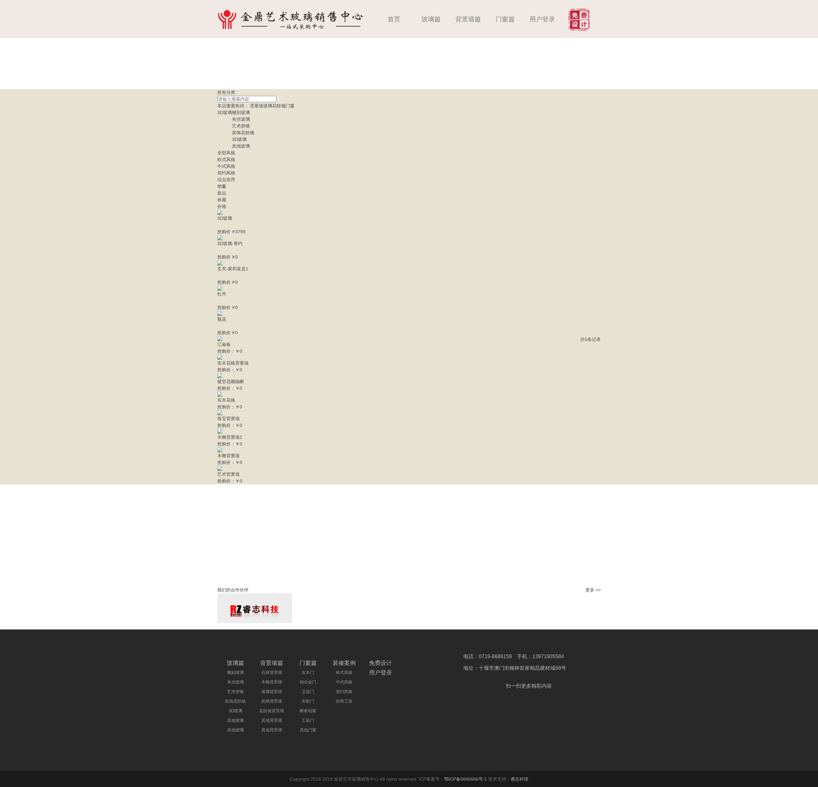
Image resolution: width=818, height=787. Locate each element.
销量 (221, 186)
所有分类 (226, 92)
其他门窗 (308, 730)
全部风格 (226, 152)
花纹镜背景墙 (271, 710)
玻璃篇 (431, 19)
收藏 (221, 199)
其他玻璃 (241, 146)
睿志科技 (520, 779)
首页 (394, 19)
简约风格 (226, 172)
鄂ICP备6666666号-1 (465, 779)
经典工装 (344, 701)
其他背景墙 (271, 720)
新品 (221, 193)
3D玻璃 (224, 112)
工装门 (308, 720)
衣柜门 (308, 701)
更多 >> (593, 589)
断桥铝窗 (308, 710)
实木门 (308, 672)
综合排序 (226, 179)
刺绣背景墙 (271, 701)
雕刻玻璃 (241, 112)
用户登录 (542, 19)
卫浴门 (308, 691)
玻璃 (267, 105)
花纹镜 (279, 105)
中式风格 (226, 166)
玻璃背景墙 (271, 691)
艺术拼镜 (241, 125)
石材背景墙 (271, 672)
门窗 (290, 105)
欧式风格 (226, 159)
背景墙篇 (468, 19)
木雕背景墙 (271, 682)
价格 (221, 206)
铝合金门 (308, 682)
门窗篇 (505, 19)
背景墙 (256, 105)
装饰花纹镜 (243, 132)
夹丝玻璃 (241, 119)
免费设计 (380, 663)
